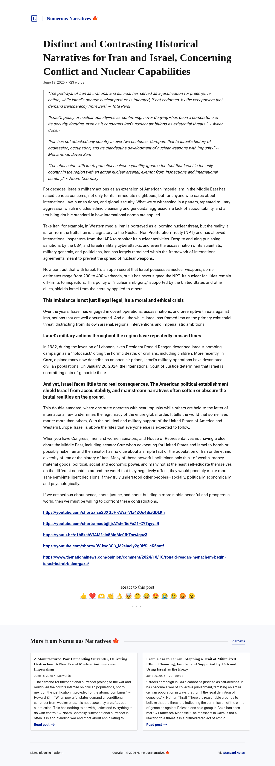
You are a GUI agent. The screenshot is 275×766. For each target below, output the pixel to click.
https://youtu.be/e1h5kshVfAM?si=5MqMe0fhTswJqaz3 (95, 534)
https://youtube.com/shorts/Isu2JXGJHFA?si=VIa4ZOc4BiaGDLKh (104, 512)
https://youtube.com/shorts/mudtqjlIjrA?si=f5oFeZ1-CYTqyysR (101, 523)
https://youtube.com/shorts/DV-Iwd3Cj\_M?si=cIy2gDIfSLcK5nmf (103, 545)
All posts (238, 641)
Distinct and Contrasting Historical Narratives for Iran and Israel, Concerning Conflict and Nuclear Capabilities (137, 57)
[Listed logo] (34, 18)
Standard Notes (234, 752)
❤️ (92, 596)
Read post (41, 725)
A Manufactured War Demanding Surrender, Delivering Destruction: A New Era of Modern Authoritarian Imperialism (80, 664)
